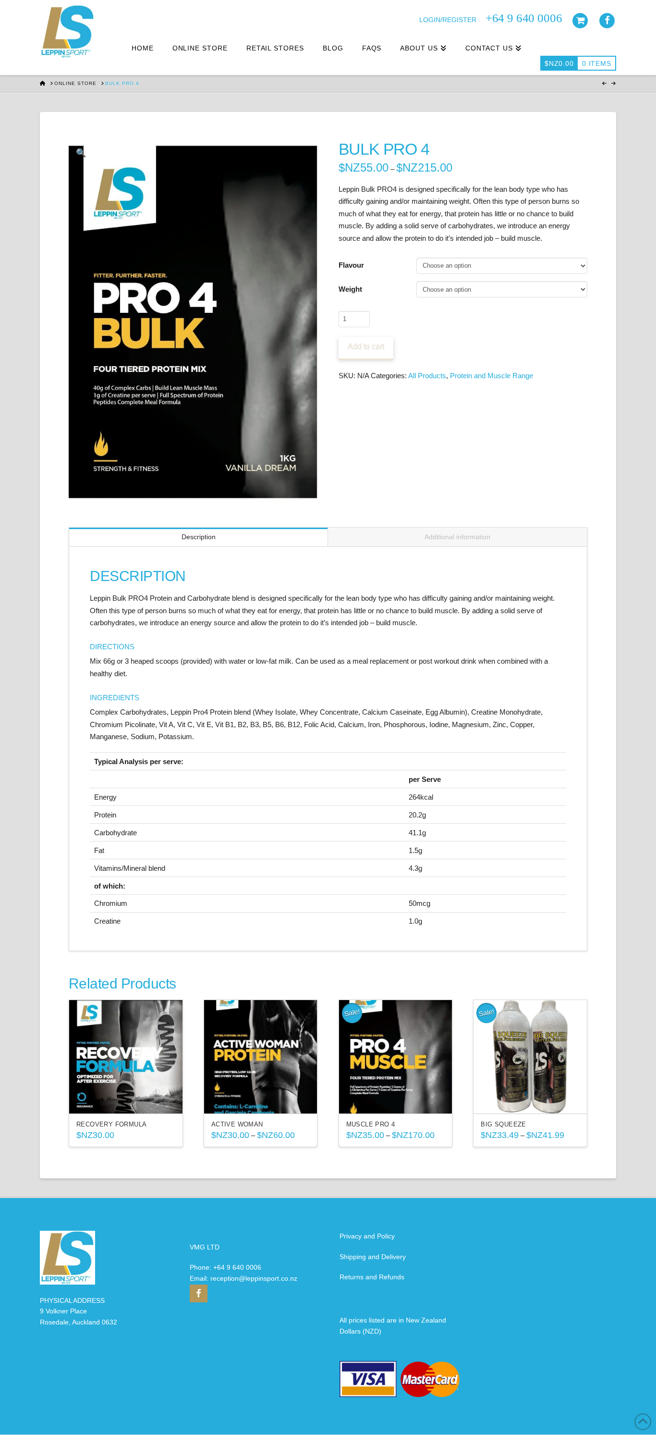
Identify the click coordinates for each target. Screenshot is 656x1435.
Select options (128, 1097)
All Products (427, 375)
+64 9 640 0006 (237, 1267)
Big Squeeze (503, 1124)
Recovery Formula (111, 1124)
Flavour (351, 265)
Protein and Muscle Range (491, 375)
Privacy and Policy (367, 1236)
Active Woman (237, 1124)
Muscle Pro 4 (370, 1124)
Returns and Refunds (372, 1277)
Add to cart (366, 346)
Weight (350, 289)
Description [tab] (199, 537)
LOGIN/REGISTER (447, 20)
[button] (81, 153)
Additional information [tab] (457, 537)
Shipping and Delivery (373, 1257)
